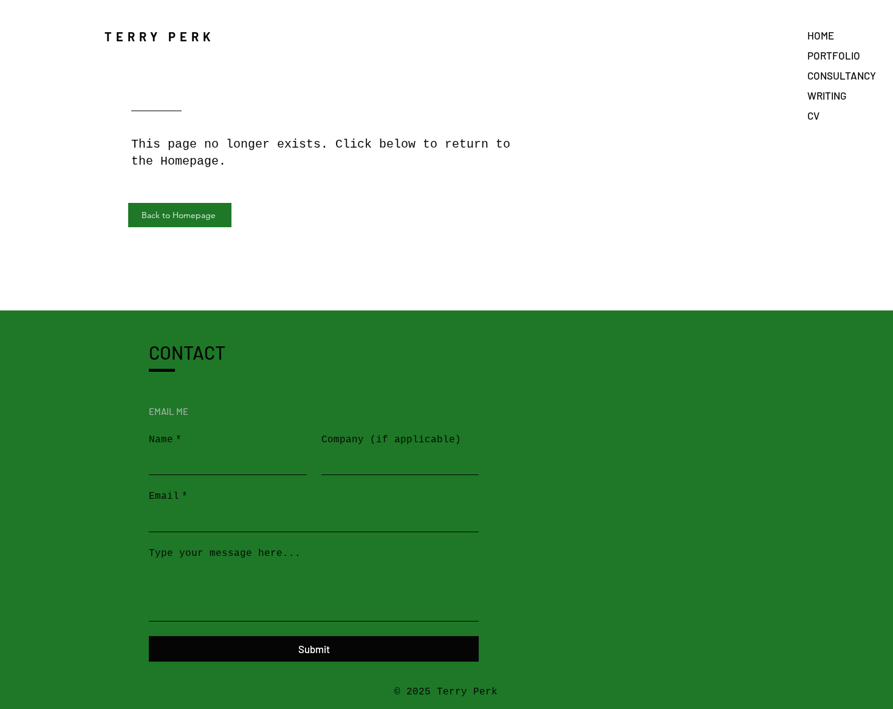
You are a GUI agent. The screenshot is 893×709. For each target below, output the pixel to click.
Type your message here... (225, 553)
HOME (820, 35)
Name (165, 439)
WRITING (826, 95)
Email (168, 496)
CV (813, 115)
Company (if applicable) (391, 439)
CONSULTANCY (841, 75)
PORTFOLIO (833, 55)
